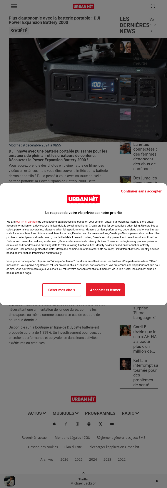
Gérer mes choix (61, 289)
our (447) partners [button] (27, 221)
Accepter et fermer (105, 289)
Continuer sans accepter (141, 191)
